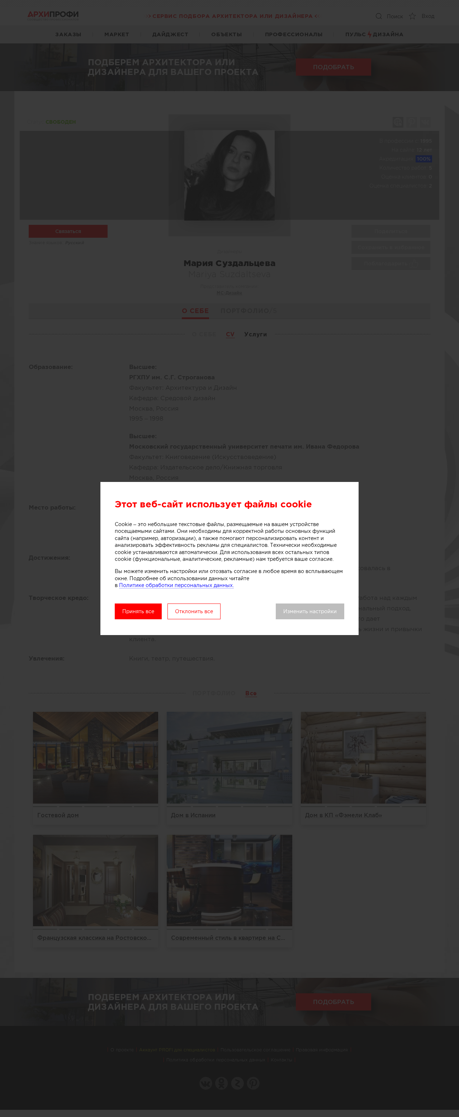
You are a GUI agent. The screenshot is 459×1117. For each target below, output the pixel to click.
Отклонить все (194, 611)
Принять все (138, 611)
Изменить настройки (310, 611)
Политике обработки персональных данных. (176, 585)
